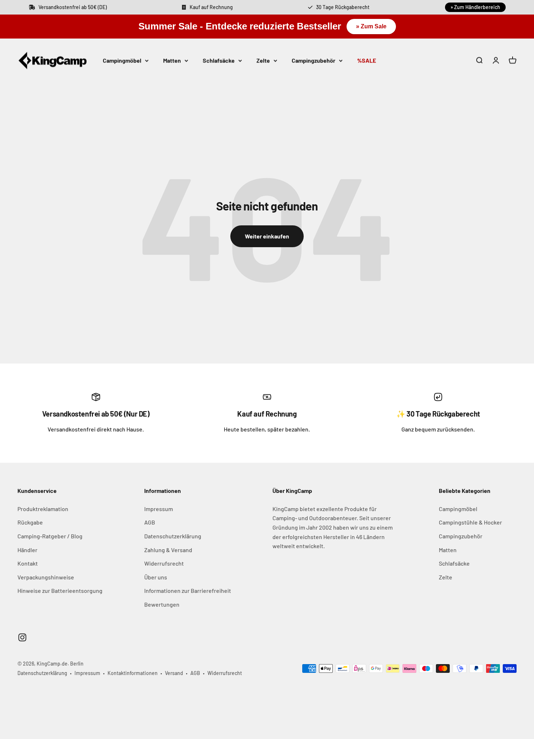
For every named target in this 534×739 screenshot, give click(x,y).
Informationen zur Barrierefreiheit (187, 590)
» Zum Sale (371, 26)
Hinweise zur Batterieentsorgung (59, 590)
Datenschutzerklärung (172, 536)
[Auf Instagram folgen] (22, 637)
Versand (174, 673)
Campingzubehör (313, 60)
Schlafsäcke (219, 60)
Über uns (155, 577)
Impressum (158, 508)
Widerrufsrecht (164, 563)
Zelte (263, 60)
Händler (27, 549)
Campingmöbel (122, 60)
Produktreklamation (42, 508)
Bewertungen (161, 604)
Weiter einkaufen (267, 236)
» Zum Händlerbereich (475, 7)
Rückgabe (30, 522)
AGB (149, 522)
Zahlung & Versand (168, 549)
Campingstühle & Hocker (470, 522)
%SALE (366, 60)
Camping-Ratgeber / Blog (49, 536)
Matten (172, 60)
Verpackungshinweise (45, 577)
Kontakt (27, 563)
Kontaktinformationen (133, 673)
